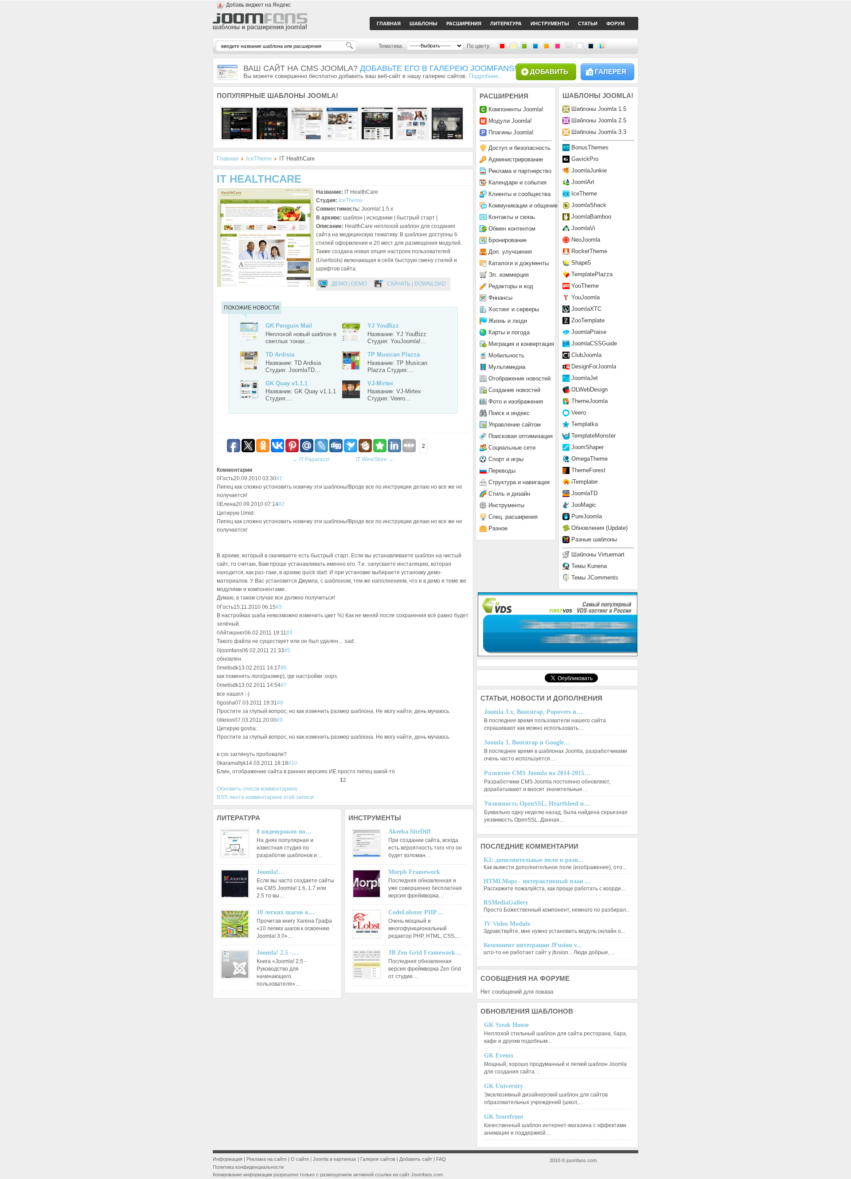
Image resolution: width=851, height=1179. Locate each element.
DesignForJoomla (593, 366)
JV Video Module (507, 923)
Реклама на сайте (266, 1159)
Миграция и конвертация (521, 344)
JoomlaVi (583, 228)
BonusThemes (590, 147)
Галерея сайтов (377, 1159)
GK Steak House (506, 1025)
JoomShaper (587, 447)
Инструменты (506, 505)
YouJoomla (585, 297)
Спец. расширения (513, 516)
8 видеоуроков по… (284, 831)
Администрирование (515, 159)
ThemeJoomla (589, 401)
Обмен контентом (511, 228)
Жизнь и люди (507, 320)
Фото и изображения (515, 401)
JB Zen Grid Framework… (424, 952)
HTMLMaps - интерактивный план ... (537, 881)
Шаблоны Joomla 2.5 (598, 120)
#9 (280, 720)
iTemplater (584, 481)
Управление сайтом (514, 424)
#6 (284, 668)
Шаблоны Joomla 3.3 (598, 132)
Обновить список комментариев (257, 789)
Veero (578, 412)
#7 (284, 685)
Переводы (501, 470)
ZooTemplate (588, 320)
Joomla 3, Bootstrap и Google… (527, 742)
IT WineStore (375, 459)
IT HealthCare (259, 179)
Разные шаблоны (594, 539)
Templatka (584, 424)
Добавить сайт (415, 1159)
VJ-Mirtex (380, 383)
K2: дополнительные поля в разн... (533, 860)
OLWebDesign (589, 389)
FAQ (441, 1159)
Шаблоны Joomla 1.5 (598, 109)
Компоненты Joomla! (515, 109)
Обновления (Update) (599, 528)
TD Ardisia (279, 354)
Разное (497, 528)
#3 (279, 607)
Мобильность (506, 355)
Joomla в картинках (334, 1159)
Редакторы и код (510, 286)
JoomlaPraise (588, 332)
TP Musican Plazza (393, 354)
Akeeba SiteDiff (409, 831)
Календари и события (517, 182)
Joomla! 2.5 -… (277, 952)
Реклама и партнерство (519, 171)
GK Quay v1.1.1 (286, 383)
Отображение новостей (519, 378)
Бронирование (507, 240)
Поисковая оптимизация (520, 436)
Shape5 (581, 262)
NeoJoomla (585, 239)
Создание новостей (514, 390)
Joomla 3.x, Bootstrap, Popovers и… (533, 712)
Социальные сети (511, 447)
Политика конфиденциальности (248, 1167)
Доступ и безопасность (519, 148)
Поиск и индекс (509, 413)
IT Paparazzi (311, 459)
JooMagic (583, 504)
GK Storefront (503, 1116)
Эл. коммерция (508, 274)
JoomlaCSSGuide (594, 343)
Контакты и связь (511, 217)
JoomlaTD (584, 493)
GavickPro (584, 159)
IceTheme (259, 158)
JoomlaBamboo (591, 216)
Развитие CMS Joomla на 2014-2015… (537, 773)
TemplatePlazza (592, 274)
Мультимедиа (506, 367)
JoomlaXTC (586, 309)
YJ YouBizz (383, 325)
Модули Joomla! (510, 121)
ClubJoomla (586, 355)
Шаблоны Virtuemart (598, 554)
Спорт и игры (505, 459)
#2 (281, 504)
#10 (292, 763)
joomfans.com (581, 1160)
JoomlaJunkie (589, 170)
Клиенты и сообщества (519, 194)
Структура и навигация (519, 482)
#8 (280, 703)
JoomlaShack (588, 205)
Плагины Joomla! (511, 132)
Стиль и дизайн (509, 493)
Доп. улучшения (510, 251)
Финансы (500, 297)
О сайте (300, 1159)
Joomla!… (271, 872)
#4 (289, 633)
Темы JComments (594, 577)
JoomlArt (582, 182)
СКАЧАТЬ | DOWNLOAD (416, 284)
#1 (279, 478)
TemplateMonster (593, 435)
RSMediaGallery (506, 902)
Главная (227, 158)
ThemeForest (588, 470)
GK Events (498, 1055)
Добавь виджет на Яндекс (258, 5)
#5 (287, 650)
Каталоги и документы (518, 263)
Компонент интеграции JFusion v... (533, 945)
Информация (227, 1159)
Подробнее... (486, 76)
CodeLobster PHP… (415, 912)
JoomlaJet (584, 378)
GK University (503, 1086)
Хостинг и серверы (513, 309)
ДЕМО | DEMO (349, 284)
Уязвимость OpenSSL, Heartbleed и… (537, 803)
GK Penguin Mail (288, 325)
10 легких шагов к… (286, 912)
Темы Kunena (589, 566)
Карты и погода (509, 332)
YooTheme (585, 285)
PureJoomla (586, 516)
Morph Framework (414, 872)
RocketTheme (589, 251)
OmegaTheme (589, 458)
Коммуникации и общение (523, 205)
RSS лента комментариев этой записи (265, 797)
